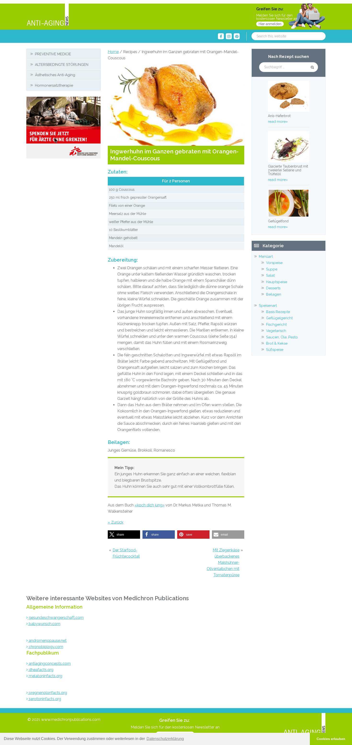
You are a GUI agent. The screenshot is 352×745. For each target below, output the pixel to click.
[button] (124, 534)
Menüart (266, 256)
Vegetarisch (276, 331)
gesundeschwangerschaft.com (56, 617)
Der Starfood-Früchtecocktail (126, 553)
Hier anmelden (270, 24)
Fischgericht (276, 324)
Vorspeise (274, 263)
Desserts (273, 288)
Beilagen (273, 294)
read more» (278, 121)
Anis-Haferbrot (279, 116)
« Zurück (115, 522)
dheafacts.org (40, 669)
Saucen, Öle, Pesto (282, 337)
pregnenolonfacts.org (47, 692)
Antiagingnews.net (47, 15)
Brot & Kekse (277, 343)
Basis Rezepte (278, 312)
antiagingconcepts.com (49, 663)
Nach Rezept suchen (288, 56)
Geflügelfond (278, 221)
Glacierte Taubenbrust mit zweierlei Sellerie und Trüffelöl (288, 170)
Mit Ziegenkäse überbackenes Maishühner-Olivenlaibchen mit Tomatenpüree (223, 562)
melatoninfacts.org (45, 676)
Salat (270, 275)
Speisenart (268, 305)
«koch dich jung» (150, 505)
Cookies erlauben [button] (331, 739)
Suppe (271, 269)
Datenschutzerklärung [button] (165, 739)
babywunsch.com (44, 624)
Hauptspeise (276, 282)
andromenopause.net (47, 640)
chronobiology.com (45, 646)
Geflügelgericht (279, 318)
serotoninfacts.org (44, 699)
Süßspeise (274, 349)
